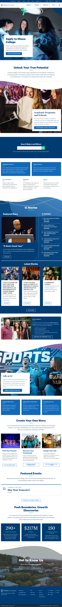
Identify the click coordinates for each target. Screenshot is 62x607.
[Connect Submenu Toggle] (41, 1)
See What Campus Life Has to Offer (52, 465)
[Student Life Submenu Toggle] (49, 5)
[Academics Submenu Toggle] (32, 5)
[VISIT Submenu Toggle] (53, 1)
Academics (28, 5)
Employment (41, 594)
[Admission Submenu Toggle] (40, 5)
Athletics (13, 1)
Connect (38, 1)
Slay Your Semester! (19, 490)
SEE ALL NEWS (31, 310)
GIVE (47, 1)
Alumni (18, 1)
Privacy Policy (56, 605)
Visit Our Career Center (9, 465)
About (53, 5)
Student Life (45, 5)
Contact (40, 590)
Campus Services (42, 596)
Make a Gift (32, 592)
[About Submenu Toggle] (56, 5)
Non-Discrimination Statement (46, 605)
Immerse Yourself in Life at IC (12, 390)
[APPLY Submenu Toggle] (59, 1)
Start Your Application (14, 53)
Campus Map (32, 594)
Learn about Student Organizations (31, 465)
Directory (40, 592)
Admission (37, 5)
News (28, 1)
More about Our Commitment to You (42, 336)
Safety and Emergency (23, 594)
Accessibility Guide (22, 592)
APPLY (56, 1)
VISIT (50, 1)
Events (24, 1)
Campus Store (21, 590)
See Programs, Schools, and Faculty (45, 127)
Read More (7, 256)
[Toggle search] (59, 5)
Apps (33, 1)
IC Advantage (40, 332)
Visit (31, 590)
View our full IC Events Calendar (31, 500)
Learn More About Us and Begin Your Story (31, 568)
